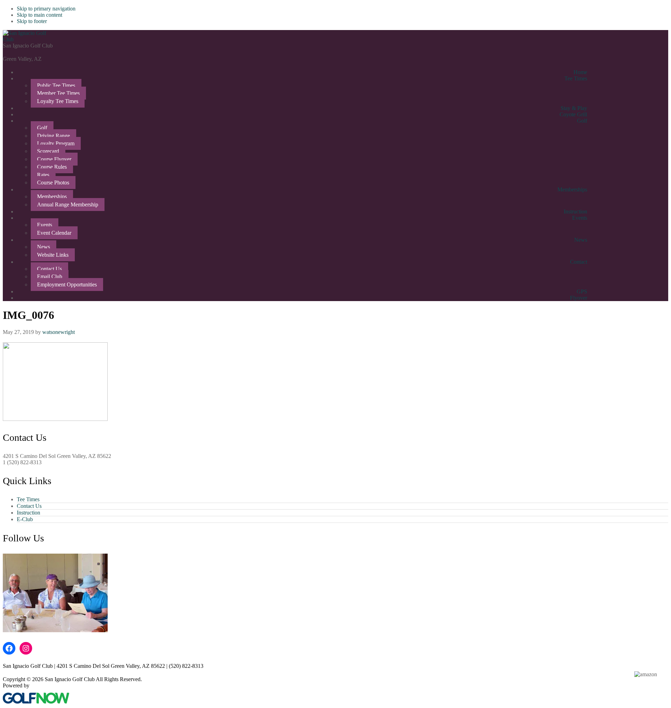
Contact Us (29, 506)
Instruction (28, 513)
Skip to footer (32, 21)
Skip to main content (39, 15)
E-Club (25, 519)
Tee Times (28, 499)
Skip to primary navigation (46, 9)
